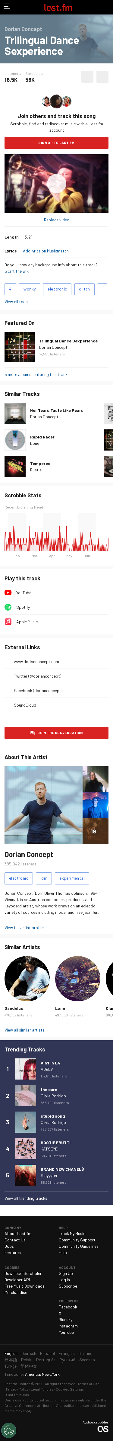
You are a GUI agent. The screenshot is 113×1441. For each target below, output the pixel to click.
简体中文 (28, 1366)
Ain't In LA (50, 1062)
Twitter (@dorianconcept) (37, 676)
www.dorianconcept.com (36, 661)
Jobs (9, 1246)
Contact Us (15, 1239)
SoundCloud (25, 705)
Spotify (23, 607)
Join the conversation (60, 732)
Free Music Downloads (25, 1286)
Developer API (17, 1279)
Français (67, 1353)
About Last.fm (18, 1233)
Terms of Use (88, 1384)
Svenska (87, 1359)
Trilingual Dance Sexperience (68, 340)
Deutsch (28, 1353)
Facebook (68, 1306)
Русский (67, 1359)
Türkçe (11, 1366)
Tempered (40, 463)
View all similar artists (25, 1029)
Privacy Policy (17, 1389)
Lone (34, 443)
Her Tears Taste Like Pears (56, 410)
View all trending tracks (26, 1198)
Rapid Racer (42, 436)
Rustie (36, 469)
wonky (30, 288)
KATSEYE (49, 1148)
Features (13, 1252)
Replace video (56, 219)
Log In (64, 1279)
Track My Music (72, 1233)
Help (63, 1252)
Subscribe (68, 1286)
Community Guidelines (79, 1246)
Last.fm (58, 7)
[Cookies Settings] (8, 1430)
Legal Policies (42, 1389)
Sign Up (66, 1273)
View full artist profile (24, 927)
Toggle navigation (7, 7)
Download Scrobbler (23, 1273)
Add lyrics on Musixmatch (46, 250)
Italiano (86, 1353)
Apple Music (27, 621)
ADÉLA (47, 1069)
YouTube (23, 592)
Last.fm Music (17, 1394)
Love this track (87, 77)
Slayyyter (49, 1175)
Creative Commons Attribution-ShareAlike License (46, 1405)
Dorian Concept (53, 347)
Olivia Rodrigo (53, 1095)
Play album (56, 183)
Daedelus (14, 1008)
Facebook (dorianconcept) (38, 690)
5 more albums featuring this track (36, 374)
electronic (57, 288)
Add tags (102, 289)
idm (43, 878)
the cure (49, 1089)
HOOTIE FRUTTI (56, 1142)
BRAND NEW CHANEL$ (62, 1169)
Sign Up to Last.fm (56, 142)
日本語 (11, 1359)
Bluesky (65, 1319)
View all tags (16, 301)
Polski (26, 1359)
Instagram (68, 1325)
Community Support (77, 1239)
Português (45, 1359)
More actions (102, 77)
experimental (72, 878)
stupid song (53, 1115)
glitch (84, 288)
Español (47, 1353)
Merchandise (16, 1292)
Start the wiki (17, 271)
